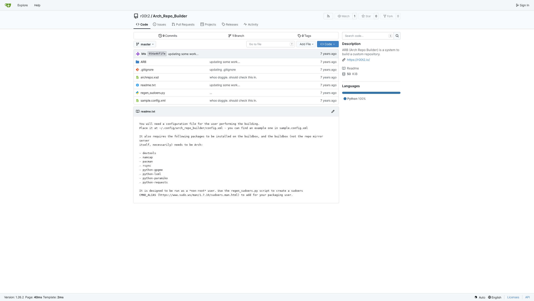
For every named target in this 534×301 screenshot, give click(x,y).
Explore (23, 5)
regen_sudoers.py (153, 92)
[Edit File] (333, 111)
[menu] (479, 297)
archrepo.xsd (150, 77)
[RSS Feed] (328, 16)
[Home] (8, 5)
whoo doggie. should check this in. (233, 77)
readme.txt (148, 85)
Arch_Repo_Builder (170, 16)
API (527, 297)
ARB (143, 62)
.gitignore (147, 69)
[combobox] (270, 44)
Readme (353, 68)
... (211, 92)
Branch (238, 35)
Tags (306, 35)
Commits (170, 35)
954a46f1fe (157, 53)
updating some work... (183, 54)
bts (143, 53)
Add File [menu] (305, 44)
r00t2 (145, 16)
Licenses (513, 297)
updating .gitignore (223, 69)
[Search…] (397, 36)
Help (37, 5)
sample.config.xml (153, 100)
